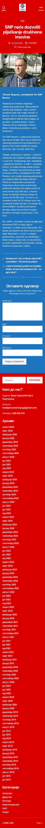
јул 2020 (6, 685)
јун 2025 (6, 464)
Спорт (5, 812)
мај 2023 (6, 558)
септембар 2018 (10, 768)
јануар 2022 (8, 618)
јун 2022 (6, 599)
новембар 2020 (10, 670)
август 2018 (8, 772)
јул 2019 (6, 730)
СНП (22, 21)
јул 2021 (6, 640)
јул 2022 (6, 595)
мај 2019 (6, 738)
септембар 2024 (10, 498)
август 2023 (8, 547)
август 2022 (8, 592)
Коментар (7, 301)
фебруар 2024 (9, 524)
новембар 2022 (10, 580)
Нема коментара (24, 47)
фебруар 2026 (9, 434)
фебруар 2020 (9, 704)
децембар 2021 (10, 622)
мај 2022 (6, 603)
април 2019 (8, 742)
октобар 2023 (9, 539)
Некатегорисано (10, 804)
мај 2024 (6, 513)
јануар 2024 (8, 528)
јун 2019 (6, 734)
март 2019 (7, 745)
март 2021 (7, 655)
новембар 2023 (10, 535)
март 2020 (7, 700)
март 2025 (7, 475)
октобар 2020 (9, 674)
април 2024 (8, 517)
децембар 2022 (10, 577)
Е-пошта (6, 336)
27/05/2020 (32, 43)
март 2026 (7, 430)
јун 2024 (6, 509)
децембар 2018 (10, 757)
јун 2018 (6, 779)
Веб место (6, 348)
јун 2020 (6, 689)
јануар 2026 (8, 438)
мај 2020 (6, 693)
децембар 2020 (10, 667)
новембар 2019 (10, 715)
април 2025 (8, 471)
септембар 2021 (10, 633)
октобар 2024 (9, 494)
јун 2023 (6, 554)
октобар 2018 (9, 764)
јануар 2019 (8, 753)
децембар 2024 (10, 486)
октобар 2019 (9, 719)
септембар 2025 (10, 453)
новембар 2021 (10, 625)
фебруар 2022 (9, 614)
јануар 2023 (8, 573)
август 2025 (8, 456)
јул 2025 (6, 460)
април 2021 (8, 652)
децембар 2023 (10, 532)
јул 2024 (6, 505)
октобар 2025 (9, 449)
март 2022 (7, 610)
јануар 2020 (8, 708)
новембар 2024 (10, 490)
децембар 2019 (10, 712)
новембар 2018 (10, 760)
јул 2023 (6, 550)
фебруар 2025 (9, 479)
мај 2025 (6, 468)
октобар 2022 (9, 584)
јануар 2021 (8, 663)
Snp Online (18, 43)
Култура (6, 800)
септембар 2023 (10, 543)
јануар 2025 (8, 483)
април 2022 (8, 607)
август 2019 (8, 727)
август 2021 (8, 637)
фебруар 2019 (9, 749)
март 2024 (7, 520)
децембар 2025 (10, 441)
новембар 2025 (10, 445)
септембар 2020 (10, 678)
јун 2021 (6, 644)
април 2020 (8, 697)
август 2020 (8, 682)
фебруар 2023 (9, 569)
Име (4, 324)
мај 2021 (6, 648)
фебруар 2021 (9, 659)
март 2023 (7, 565)
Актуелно (7, 793)
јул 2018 (6, 775)
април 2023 (8, 562)
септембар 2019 (10, 723)
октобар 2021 (9, 629)
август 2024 (8, 502)
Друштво (7, 797)
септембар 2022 (10, 588)
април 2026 (8, 426)
